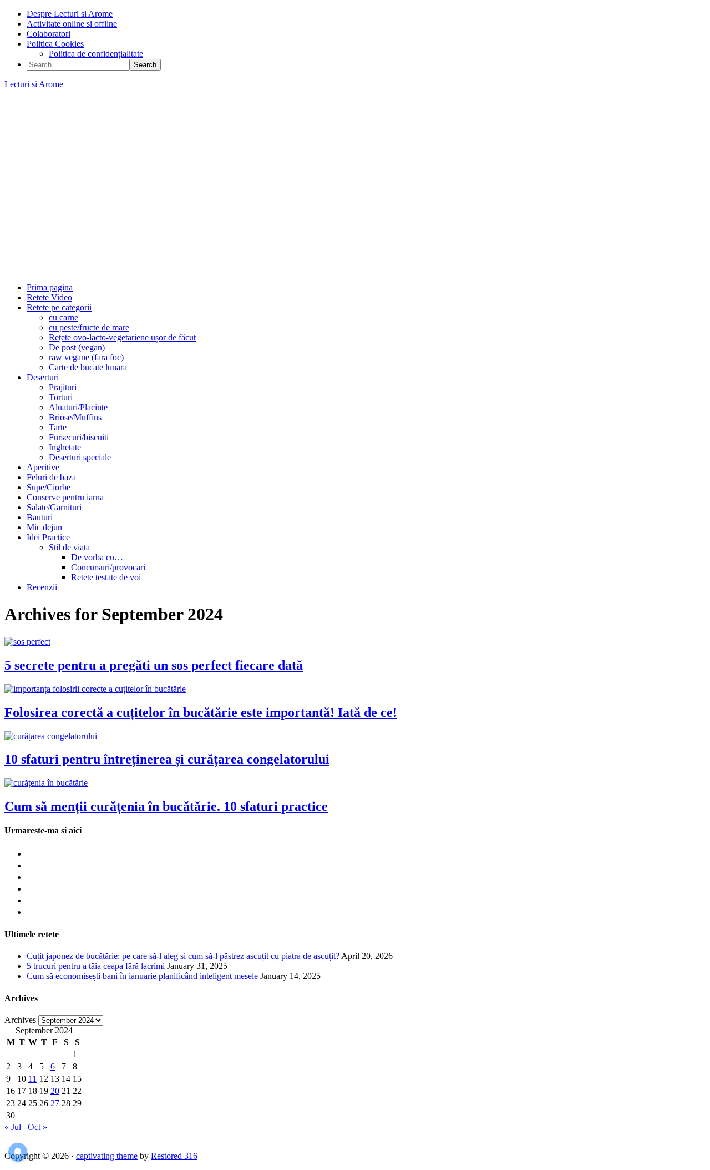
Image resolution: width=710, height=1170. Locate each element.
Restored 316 (174, 1156)
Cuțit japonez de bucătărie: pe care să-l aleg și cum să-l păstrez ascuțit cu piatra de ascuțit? (183, 956)
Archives (20, 1020)
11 (32, 1078)
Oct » (37, 1127)
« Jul (12, 1127)
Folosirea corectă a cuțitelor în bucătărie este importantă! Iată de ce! (200, 712)
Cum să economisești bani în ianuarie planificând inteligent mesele (142, 976)
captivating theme (107, 1156)
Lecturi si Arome (33, 84)
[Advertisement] (355, 186)
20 (54, 1091)
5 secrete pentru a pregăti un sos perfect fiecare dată (153, 665)
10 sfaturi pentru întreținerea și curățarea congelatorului (166, 759)
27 (54, 1103)
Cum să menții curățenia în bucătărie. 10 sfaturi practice (166, 806)
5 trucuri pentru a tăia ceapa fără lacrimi (96, 966)
